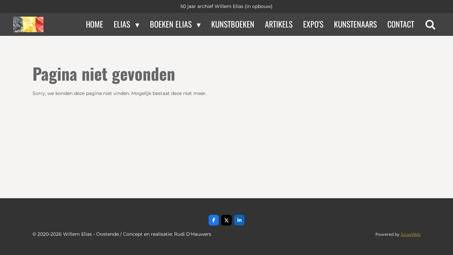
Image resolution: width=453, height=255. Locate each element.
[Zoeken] (430, 24)
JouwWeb (411, 234)
